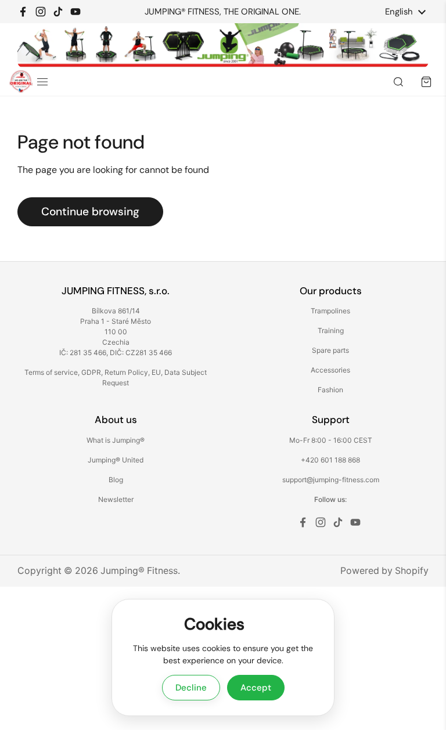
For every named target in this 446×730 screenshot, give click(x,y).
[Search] (398, 81)
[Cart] (426, 81)
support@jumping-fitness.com (330, 479)
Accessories (330, 370)
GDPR (91, 372)
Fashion (330, 389)
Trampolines (330, 310)
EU (156, 372)
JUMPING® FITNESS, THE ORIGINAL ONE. (223, 12)
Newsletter (116, 499)
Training (331, 330)
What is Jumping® (116, 440)
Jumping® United (115, 460)
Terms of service (51, 372)
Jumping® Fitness (139, 570)
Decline (191, 687)
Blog (116, 479)
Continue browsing (90, 211)
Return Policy (126, 372)
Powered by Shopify (384, 570)
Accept (255, 687)
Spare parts (330, 350)
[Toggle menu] (42, 82)
